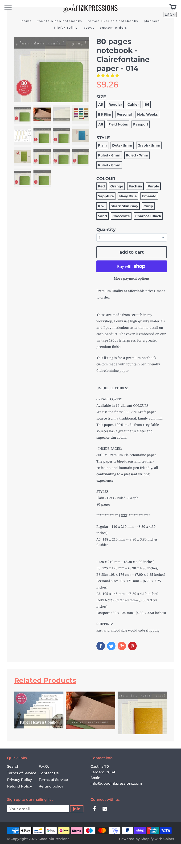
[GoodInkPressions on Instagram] (105, 812)
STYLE (103, 137)
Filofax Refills (66, 27)
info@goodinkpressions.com (116, 783)
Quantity (106, 229)
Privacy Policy (19, 779)
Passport (140, 124)
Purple (153, 186)
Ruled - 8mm (109, 165)
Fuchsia (135, 186)
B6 (146, 104)
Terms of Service (21, 773)
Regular (115, 104)
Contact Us (49, 773)
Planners (152, 21)
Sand (102, 216)
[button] (108, 75)
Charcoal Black (148, 216)
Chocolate (121, 216)
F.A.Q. (44, 766)
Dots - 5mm (122, 145)
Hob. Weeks (147, 114)
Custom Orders (113, 27)
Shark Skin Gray (124, 206)
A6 (100, 124)
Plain (102, 145)
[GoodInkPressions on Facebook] (94, 812)
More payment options (131, 278)
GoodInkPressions (53, 839)
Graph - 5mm (149, 145)
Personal (124, 114)
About (88, 27)
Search (13, 766)
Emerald (149, 196)
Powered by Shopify (136, 839)
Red (101, 186)
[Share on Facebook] (100, 646)
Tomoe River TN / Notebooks (113, 21)
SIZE (101, 97)
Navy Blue (128, 196)
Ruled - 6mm (109, 155)
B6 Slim (104, 114)
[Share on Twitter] (111, 646)
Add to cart (131, 252)
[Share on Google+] (122, 646)
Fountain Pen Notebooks (59, 21)
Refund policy (51, 786)
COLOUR (105, 178)
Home (26, 21)
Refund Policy (19, 786)
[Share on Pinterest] (132, 646)
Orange (116, 186)
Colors (168, 839)
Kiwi (101, 206)
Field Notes (118, 124)
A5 (100, 104)
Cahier (133, 104)
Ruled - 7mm (137, 155)
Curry (148, 206)
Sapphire (106, 196)
